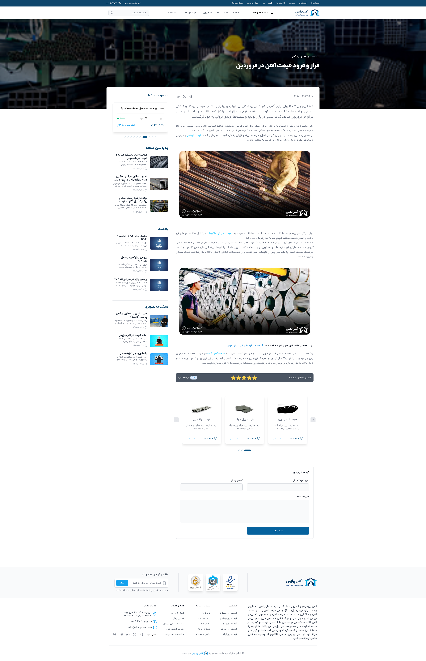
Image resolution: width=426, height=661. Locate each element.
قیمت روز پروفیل (228, 629)
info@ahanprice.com (140, 627)
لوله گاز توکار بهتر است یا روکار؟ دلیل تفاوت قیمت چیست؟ (133, 201)
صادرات (292, 3)
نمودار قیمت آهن (175, 629)
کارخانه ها (280, 3)
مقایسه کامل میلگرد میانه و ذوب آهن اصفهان (131, 156)
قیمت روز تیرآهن (228, 618)
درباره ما (206, 613)
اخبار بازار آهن (298, 56)
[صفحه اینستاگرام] (141, 634)
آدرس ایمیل (237, 480)
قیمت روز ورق (230, 623)
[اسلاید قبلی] (176, 420)
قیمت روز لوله (230, 634)
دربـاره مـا (237, 12)
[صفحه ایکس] (134, 634)
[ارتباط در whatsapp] (128, 634)
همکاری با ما (237, 3)
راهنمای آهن (267, 3)
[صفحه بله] (114, 634)
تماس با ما (222, 12)
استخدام (303, 3)
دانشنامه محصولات (174, 634)
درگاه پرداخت (252, 3)
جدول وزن (207, 12)
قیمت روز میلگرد (228, 613)
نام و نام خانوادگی (301, 480)
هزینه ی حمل (190, 12)
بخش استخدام (203, 634)
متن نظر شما (303, 496)
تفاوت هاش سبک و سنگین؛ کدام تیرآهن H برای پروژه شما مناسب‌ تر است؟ (130, 180)
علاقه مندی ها (131, 3)
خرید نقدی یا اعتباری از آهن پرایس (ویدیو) (131, 315)
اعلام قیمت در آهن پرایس (132, 335)
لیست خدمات (203, 618)
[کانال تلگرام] (121, 634)
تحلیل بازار (315, 3)
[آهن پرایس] (282, 582)
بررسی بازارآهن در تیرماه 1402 (130, 279)
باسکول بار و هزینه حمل (133, 353)
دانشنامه (172, 12)
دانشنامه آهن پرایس (173, 623)
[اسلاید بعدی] (313, 420)
